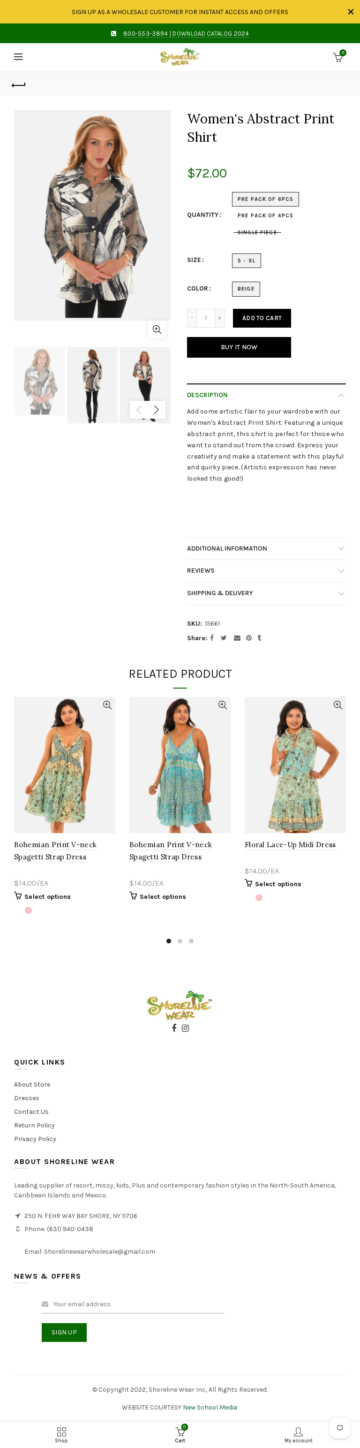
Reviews (201, 571)
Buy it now (239, 347)
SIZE (194, 260)
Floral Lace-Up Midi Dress (290, 844)
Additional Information (227, 548)
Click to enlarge (157, 329)
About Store (32, 1084)
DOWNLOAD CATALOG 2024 (210, 33)
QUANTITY (202, 215)
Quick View (107, 705)
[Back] (18, 84)
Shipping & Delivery (220, 593)
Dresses (26, 1098)
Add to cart (262, 318)
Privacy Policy (35, 1139)
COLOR (197, 288)
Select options (47, 897)
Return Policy (34, 1125)
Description (207, 395)
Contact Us (31, 1112)
